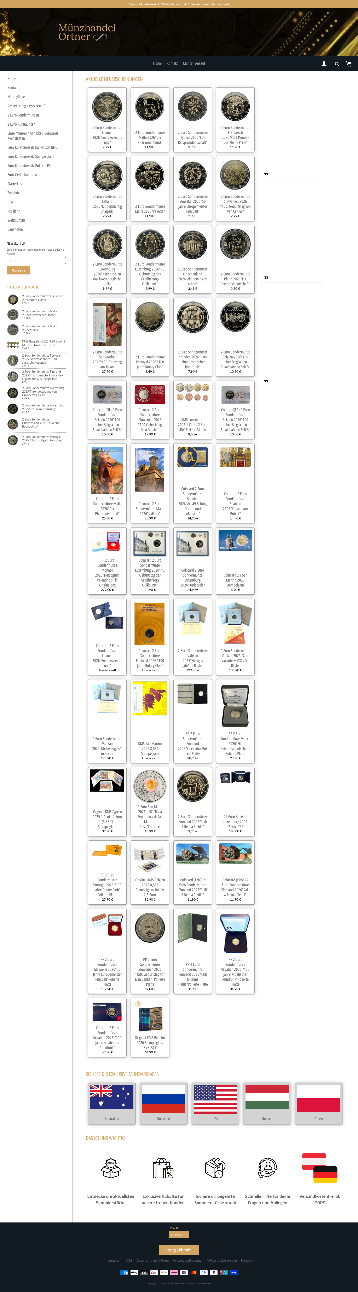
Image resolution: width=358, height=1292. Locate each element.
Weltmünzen (16, 220)
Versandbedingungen (188, 1260)
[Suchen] (337, 64)
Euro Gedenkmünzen (22, 174)
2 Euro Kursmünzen (21, 124)
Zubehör (13, 193)
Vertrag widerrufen (179, 1250)
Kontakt (172, 63)
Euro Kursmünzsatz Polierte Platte (31, 165)
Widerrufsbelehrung (222, 1260)
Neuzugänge (16, 97)
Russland (13, 211)
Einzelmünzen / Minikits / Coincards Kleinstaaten (32, 135)
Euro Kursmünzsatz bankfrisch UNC (32, 147)
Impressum (113, 1260)
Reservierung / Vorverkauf (26, 106)
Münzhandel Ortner (175, 1283)
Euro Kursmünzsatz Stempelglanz (30, 156)
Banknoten (15, 229)
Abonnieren (18, 270)
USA (10, 202)
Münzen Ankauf (194, 63)
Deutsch (177, 1235)
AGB (129, 1260)
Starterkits (14, 183)
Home (157, 63)
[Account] (324, 64)
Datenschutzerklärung (153, 1260)
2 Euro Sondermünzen (23, 115)
